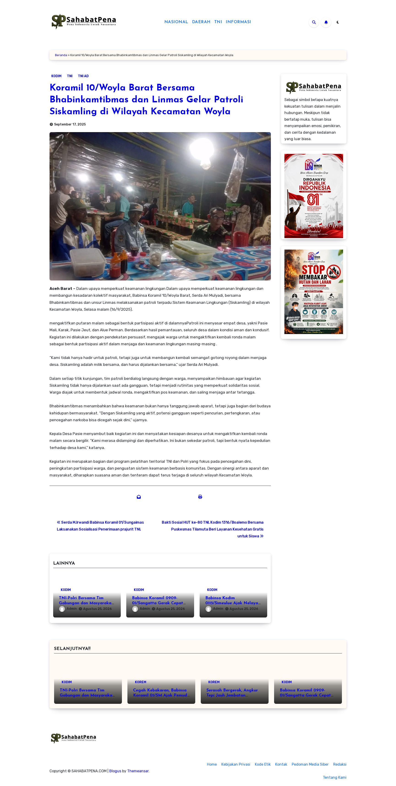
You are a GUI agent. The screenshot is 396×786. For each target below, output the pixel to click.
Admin (72, 609)
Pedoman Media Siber (310, 764)
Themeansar (137, 771)
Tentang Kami (334, 777)
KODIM (56, 76)
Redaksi (339, 764)
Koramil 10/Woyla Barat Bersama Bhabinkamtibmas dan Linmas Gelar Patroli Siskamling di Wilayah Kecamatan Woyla (146, 100)
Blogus (115, 771)
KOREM (140, 682)
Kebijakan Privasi (235, 764)
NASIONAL (176, 22)
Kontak (281, 764)
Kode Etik (263, 764)
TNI (218, 22)
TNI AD (83, 76)
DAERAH (201, 22)
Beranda (61, 55)
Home (212, 764)
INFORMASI (238, 22)
